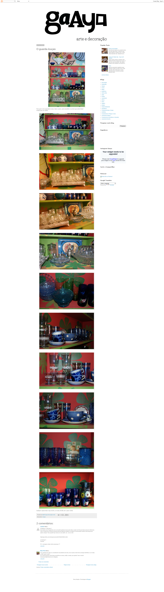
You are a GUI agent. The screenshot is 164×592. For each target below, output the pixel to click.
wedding (104, 112)
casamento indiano (106, 115)
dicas (103, 101)
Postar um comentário (44, 561)
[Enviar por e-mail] (61, 515)
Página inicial (67, 564)
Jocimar (42, 526)
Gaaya (44, 516)
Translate (112, 185)
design (103, 105)
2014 (110, 66)
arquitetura (104, 108)
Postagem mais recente (42, 564)
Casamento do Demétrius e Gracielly (110, 117)
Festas (103, 96)
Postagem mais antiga (91, 564)
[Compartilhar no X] (64, 515)
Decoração (104, 82)
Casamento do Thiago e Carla (109, 113)
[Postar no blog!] (63, 515)
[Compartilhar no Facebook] (66, 515)
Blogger (89, 579)
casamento (104, 98)
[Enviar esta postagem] (58, 514)
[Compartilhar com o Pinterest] (68, 515)
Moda (103, 89)
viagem (103, 103)
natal (103, 94)
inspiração (104, 84)
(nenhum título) (105, 75)
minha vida (104, 93)
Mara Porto (43, 550)
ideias (103, 100)
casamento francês (106, 119)
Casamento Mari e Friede (107, 110)
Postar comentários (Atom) (46, 567)
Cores (103, 87)
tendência (104, 91)
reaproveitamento (106, 106)
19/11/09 (42, 546)
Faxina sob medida (113, 48)
